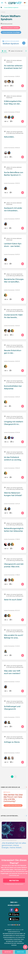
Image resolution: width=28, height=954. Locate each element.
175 (7, 762)
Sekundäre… (9, 137)
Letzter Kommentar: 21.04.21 (12, 753)
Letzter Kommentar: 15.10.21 (12, 646)
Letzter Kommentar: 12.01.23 (12, 503)
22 (7, 264)
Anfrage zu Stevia (12, 742)
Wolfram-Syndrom (11, 44)
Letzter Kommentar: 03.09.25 (12, 218)
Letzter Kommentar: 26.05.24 (12, 361)
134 (7, 335)
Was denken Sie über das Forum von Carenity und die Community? (13, 798)
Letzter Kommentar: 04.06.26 (12, 147)
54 (7, 726)
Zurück (3, 12)
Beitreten (14, 880)
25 (7, 157)
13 (7, 228)
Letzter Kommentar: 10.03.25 (12, 325)
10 (12, 335)
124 (7, 121)
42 (7, 620)
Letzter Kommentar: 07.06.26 (12, 112)
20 (7, 192)
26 (7, 299)
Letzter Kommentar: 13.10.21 (12, 681)
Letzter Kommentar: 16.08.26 (12, 76)
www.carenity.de (17, 929)
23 (7, 655)
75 (7, 513)
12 (12, 762)
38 (7, 477)
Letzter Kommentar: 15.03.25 (12, 290)
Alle (5, 51)
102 (7, 548)
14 (7, 691)
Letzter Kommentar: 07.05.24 (12, 432)
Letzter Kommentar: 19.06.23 (12, 468)
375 (7, 86)
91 (7, 584)
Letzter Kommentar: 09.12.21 (12, 610)
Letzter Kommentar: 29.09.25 (12, 183)
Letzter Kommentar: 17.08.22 (12, 539)
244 (7, 442)
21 (12, 86)
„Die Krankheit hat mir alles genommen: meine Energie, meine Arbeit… (14, 845)
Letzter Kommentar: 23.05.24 (12, 397)
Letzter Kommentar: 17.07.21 (12, 717)
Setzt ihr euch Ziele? (13, 600)
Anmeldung (20, 952)
